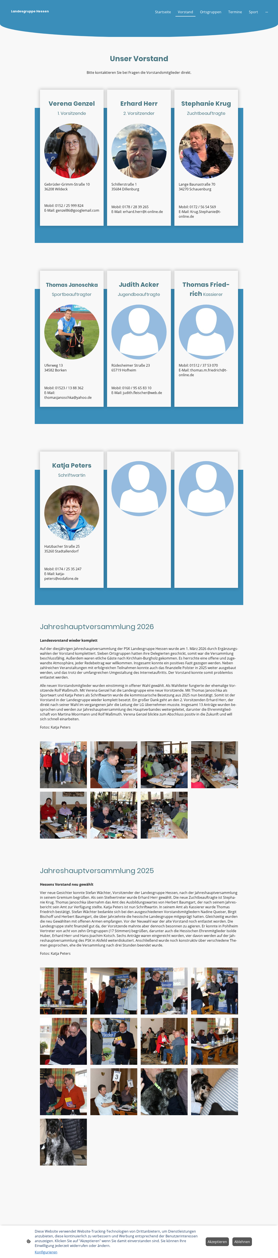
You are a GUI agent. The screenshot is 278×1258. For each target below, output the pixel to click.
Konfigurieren (46, 1252)
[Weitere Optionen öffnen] (266, 12)
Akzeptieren (217, 1241)
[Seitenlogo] (48, 18)
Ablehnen (242, 1241)
